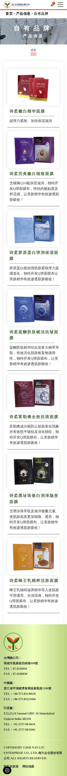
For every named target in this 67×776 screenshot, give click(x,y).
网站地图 (28, 766)
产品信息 (23, 13)
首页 (9, 13)
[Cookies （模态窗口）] (7, 770)
